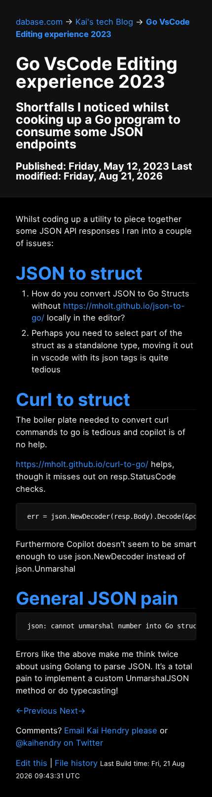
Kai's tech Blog (104, 22)
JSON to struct (79, 273)
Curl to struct (73, 399)
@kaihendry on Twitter (59, 743)
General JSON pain (97, 598)
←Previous (36, 711)
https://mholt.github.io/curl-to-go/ (82, 464)
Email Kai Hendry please (110, 730)
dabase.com (39, 22)
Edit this (31, 763)
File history (76, 763)
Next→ (73, 711)
